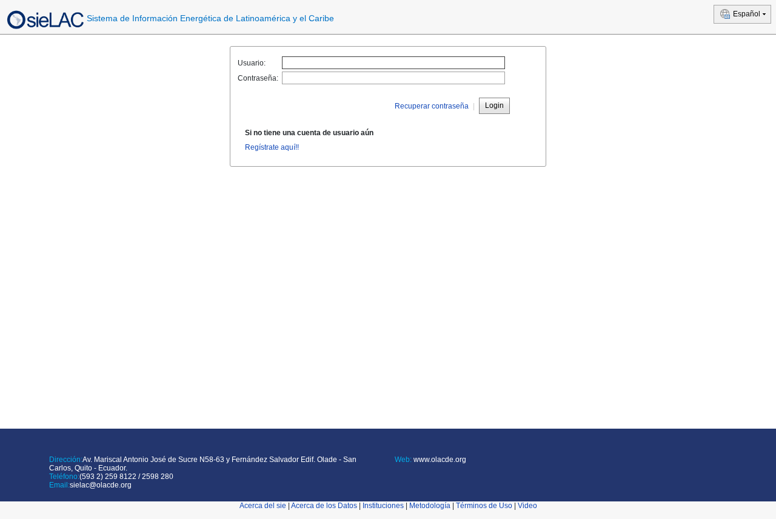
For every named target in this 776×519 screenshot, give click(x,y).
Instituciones (383, 505)
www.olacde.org (439, 459)
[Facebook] (397, 474)
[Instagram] (447, 474)
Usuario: (252, 63)
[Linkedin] (415, 474)
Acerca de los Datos (324, 505)
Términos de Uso (484, 505)
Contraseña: (258, 78)
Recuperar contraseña (432, 106)
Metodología (429, 505)
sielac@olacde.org (101, 485)
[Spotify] (436, 474)
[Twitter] (404, 474)
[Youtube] (425, 474)
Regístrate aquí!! (272, 147)
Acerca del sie (262, 505)
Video (527, 505)
